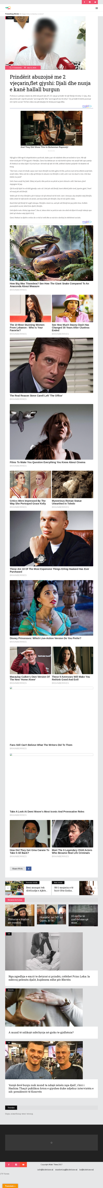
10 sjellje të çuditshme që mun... (79, 919)
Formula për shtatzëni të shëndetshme (34, 14)
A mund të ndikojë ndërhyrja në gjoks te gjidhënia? (41, 1032)
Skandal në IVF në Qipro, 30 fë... (51, 919)
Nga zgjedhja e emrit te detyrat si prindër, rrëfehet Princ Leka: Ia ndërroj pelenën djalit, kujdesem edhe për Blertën (49, 978)
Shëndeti (11, 990)
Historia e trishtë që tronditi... (18, 921)
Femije (10, 18)
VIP (9, 934)
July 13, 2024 (31, 68)
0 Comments (17, 68)
